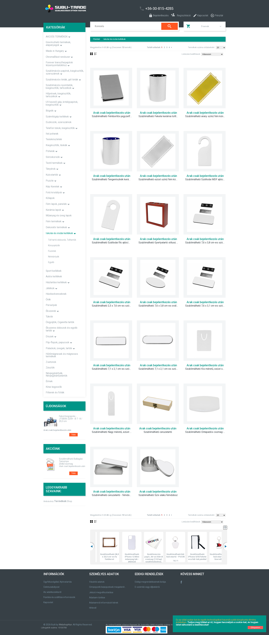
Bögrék (50, 110)
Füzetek (52, 251)
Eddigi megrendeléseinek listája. (150, 582)
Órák (48, 299)
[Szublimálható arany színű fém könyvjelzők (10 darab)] (205, 88)
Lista (95, 521)
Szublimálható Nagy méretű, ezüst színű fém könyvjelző (113, 432)
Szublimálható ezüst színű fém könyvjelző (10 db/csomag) (160, 179)
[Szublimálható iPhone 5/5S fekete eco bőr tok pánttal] (189, 542)
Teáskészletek (54, 139)
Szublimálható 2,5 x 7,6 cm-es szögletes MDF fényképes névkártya (113, 305)
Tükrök (49, 316)
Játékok (50, 288)
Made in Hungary (55, 50)
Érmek (49, 381)
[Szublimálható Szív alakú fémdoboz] (158, 467)
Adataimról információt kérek (103, 603)
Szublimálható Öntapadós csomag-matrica (207, 432)
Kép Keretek (52, 186)
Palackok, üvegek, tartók (59, 348)
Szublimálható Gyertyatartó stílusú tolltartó (160, 242)
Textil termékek (54, 162)
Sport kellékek (53, 270)
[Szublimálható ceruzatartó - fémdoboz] (111, 467)
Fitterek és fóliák (55, 392)
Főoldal (96, 39)
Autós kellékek (54, 276)
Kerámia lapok (53, 209)
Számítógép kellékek (57, 116)
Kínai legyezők (54, 386)
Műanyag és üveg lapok (59, 215)
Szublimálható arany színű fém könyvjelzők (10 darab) (207, 116)
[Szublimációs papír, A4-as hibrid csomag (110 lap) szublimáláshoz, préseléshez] (146, 542)
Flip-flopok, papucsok (57, 342)
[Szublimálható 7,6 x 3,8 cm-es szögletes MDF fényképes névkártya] (205, 214)
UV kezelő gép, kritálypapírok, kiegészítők (62, 103)
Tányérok (51, 168)
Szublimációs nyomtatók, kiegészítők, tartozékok (59, 86)
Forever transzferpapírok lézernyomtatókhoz (59, 64)
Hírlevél (92, 608)
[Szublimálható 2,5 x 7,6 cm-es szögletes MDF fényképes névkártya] (111, 277)
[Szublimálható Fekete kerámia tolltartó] (158, 88)
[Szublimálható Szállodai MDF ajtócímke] (205, 151)
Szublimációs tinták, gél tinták (62, 79)
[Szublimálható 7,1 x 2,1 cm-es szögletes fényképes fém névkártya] (111, 340)
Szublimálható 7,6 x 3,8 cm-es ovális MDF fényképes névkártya (160, 305)
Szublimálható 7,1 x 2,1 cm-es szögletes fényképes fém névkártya (113, 369)
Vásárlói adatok (96, 582)
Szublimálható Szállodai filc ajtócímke (112, 242)
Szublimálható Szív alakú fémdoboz (158, 495)
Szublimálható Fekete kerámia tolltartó (159, 116)
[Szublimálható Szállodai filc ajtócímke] (111, 214)
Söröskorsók (53, 157)
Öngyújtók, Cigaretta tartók (60, 322)
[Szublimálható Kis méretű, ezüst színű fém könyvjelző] (205, 340)
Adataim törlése (97, 597)
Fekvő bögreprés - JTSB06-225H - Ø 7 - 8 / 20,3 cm (70, 418)
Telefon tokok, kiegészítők (60, 128)
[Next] (171, 47)
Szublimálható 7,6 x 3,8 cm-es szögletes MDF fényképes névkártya (207, 242)
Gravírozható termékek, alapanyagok (58, 44)
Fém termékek (53, 221)
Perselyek (51, 305)
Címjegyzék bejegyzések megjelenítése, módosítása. (108, 587)
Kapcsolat (48, 602)
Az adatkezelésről (52, 592)
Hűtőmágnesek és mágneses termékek (62, 355)
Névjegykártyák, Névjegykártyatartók (56, 374)
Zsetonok (51, 362)
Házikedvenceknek (56, 293)
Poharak (50, 151)
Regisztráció (184, 15)
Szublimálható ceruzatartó (158, 432)
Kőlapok (50, 198)
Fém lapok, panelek (56, 203)
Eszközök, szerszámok (58, 122)
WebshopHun (65, 624)
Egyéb (51, 262)
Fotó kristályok (54, 192)
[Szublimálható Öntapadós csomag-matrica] (205, 404)
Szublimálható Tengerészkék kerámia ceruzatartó (113, 179)
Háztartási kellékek (56, 282)
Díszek (50, 336)
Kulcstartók (52, 174)
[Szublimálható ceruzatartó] (158, 404)
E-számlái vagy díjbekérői (147, 587)
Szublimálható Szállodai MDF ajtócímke (206, 179)
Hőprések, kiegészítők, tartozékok (58, 95)
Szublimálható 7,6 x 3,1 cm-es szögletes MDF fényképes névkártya (207, 305)
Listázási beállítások (191, 54)
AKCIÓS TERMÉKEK (57, 36)
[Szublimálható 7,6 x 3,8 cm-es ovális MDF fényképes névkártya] (158, 277)
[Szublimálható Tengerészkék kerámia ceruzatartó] (111, 151)
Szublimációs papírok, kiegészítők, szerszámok (65, 72)
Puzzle (50, 180)
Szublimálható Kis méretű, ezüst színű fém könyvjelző (207, 369)
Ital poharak (52, 133)
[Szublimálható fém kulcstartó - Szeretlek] (211, 542)
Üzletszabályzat (51, 587)
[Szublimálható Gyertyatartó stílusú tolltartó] (158, 214)
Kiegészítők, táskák (56, 145)
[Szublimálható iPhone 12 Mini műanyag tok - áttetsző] (124, 542)
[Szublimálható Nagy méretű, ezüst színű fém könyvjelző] (111, 404)
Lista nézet (95, 54)
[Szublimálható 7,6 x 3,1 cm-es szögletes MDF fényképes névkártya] (205, 277)
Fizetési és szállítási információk (59, 597)
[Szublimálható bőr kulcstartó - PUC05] (168, 542)
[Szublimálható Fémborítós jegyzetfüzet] (111, 88)
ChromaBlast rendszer (58, 56)
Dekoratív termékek (56, 227)
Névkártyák (53, 256)
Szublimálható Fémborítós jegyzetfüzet (113, 116)
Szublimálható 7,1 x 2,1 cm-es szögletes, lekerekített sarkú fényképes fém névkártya (160, 369)
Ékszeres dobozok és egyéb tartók (61, 329)
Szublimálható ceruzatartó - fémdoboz (113, 495)
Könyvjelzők (54, 245)
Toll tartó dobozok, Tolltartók (62, 240)
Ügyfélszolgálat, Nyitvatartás (57, 582)
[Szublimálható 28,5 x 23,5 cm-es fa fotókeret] (102, 542)
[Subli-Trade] (82, 9)
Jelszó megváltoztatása (101, 592)
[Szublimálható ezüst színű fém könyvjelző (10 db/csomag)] (158, 151)
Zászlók (50, 367)
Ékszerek (51, 310)
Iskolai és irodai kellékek (115, 39)
